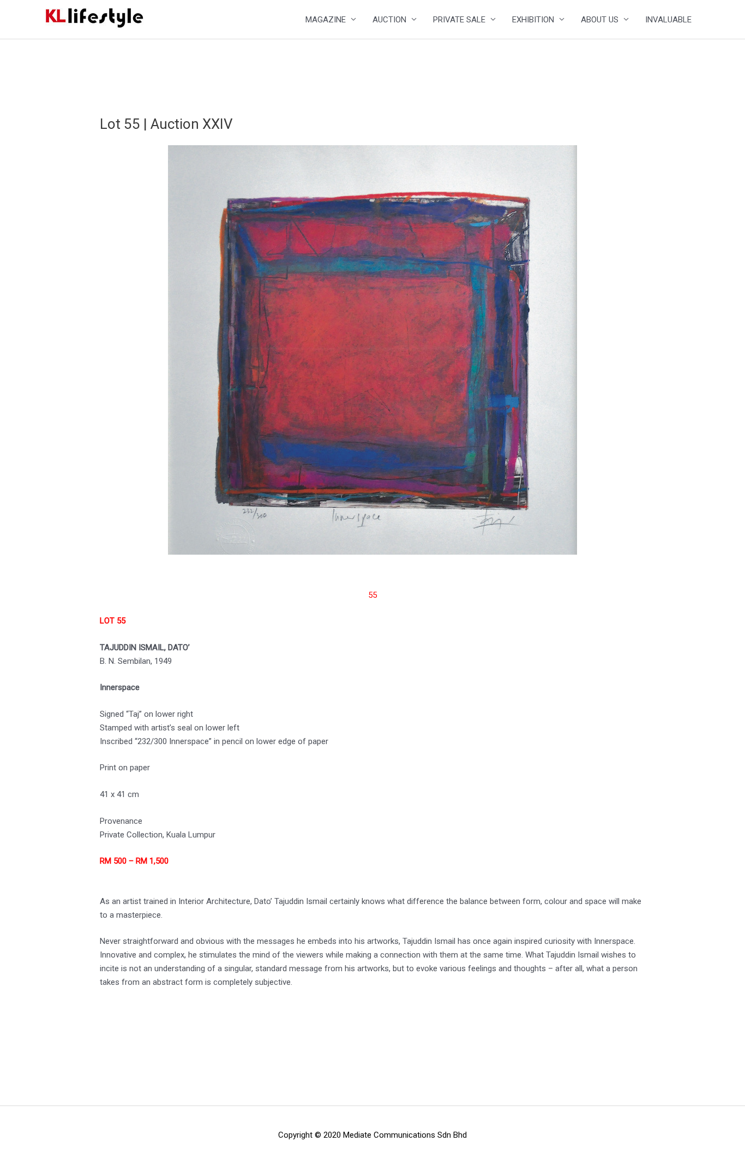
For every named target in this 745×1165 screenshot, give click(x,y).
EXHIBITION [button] (533, 20)
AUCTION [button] (389, 20)
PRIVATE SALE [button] (459, 20)
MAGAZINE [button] (325, 20)
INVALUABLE (668, 20)
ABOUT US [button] (599, 20)
